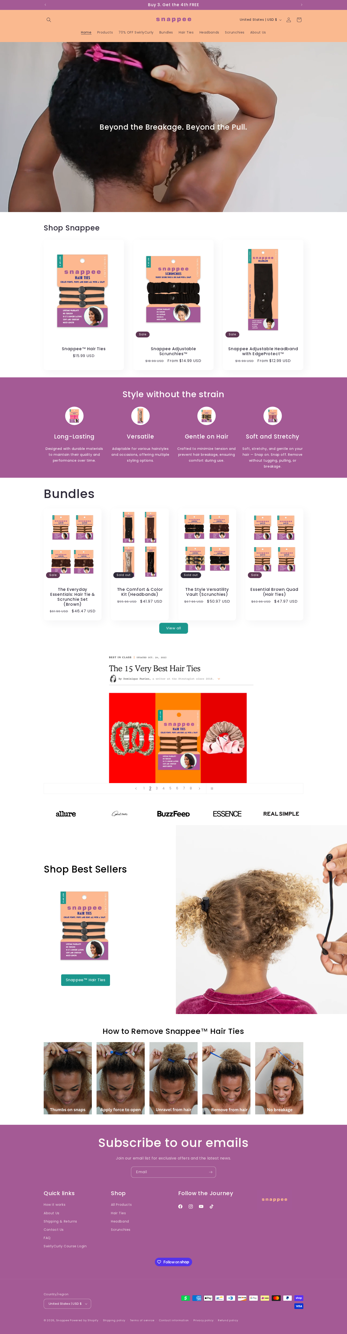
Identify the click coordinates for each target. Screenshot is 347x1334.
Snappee (62, 1320)
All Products (121, 1204)
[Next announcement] (301, 4)
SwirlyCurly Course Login (65, 1246)
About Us (51, 1213)
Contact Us (54, 1229)
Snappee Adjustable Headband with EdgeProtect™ (263, 351)
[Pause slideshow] (211, 788)
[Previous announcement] (45, 4)
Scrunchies (121, 1229)
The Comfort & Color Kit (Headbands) (140, 592)
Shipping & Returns (60, 1221)
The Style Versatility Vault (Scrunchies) (207, 592)
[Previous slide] (136, 788)
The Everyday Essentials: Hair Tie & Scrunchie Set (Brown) (72, 597)
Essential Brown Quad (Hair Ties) (274, 592)
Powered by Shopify (84, 1320)
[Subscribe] (210, 1172)
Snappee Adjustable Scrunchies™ (173, 351)
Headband (120, 1221)
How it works (54, 1204)
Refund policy (228, 1320)
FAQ (47, 1238)
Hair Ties (118, 1213)
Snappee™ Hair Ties (84, 348)
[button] (49, 20)
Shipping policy (114, 1320)
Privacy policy (203, 1320)
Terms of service (142, 1320)
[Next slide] (199, 788)
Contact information (174, 1320)
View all (173, 628)
